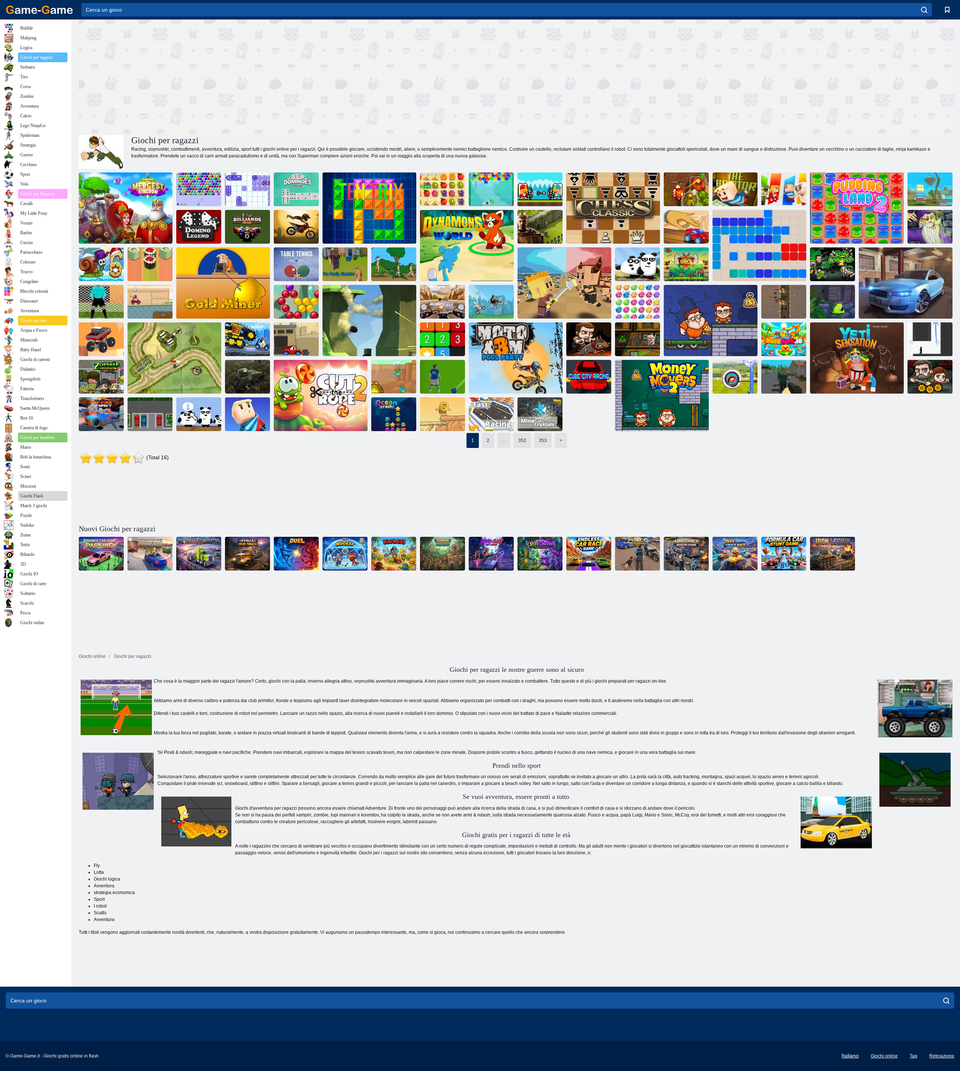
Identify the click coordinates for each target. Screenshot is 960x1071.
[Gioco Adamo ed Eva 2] (442, 414)
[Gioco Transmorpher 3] (832, 302)
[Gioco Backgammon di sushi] (150, 264)
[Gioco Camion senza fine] (101, 339)
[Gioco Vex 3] (930, 339)
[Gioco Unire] (442, 339)
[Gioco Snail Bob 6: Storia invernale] (101, 264)
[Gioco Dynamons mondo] (467, 245)
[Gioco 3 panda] (637, 264)
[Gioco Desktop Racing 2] (686, 227)
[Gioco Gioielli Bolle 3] (637, 302)
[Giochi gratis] (39, 10)
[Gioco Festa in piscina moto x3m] (515, 358)
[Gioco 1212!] (759, 245)
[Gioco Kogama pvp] (369, 320)
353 (543, 440)
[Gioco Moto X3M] (296, 227)
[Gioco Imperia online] (540, 227)
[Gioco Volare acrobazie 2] (101, 414)
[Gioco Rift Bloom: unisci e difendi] (540, 554)
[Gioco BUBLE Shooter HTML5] (198, 189)
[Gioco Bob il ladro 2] (832, 264)
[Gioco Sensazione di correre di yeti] (857, 358)
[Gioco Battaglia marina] (247, 189)
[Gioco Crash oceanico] (393, 414)
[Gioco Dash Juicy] (442, 189)
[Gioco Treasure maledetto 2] (686, 189)
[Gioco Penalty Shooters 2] (101, 302)
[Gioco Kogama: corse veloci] (491, 414)
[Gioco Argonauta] (223, 283)
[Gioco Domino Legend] (198, 227)
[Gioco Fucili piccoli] (783, 302)
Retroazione (941, 1056)
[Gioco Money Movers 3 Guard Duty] (588, 339)
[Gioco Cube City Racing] (588, 377)
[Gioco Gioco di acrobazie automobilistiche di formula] (783, 554)
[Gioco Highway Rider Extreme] (442, 302)
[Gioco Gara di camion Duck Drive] (735, 554)
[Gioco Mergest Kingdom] (125, 208)
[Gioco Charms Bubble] (491, 189)
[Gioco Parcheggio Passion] (150, 414)
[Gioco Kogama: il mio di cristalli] (540, 414)
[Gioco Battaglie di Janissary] (540, 189)
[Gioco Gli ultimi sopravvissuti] (930, 377)
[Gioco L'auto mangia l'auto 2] (296, 339)
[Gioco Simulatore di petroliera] (198, 554)
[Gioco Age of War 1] (393, 264)
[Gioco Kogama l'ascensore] (735, 189)
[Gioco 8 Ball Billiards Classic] (247, 227)
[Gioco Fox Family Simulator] (345, 264)
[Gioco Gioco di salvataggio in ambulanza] (686, 554)
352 (522, 440)
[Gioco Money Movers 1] (711, 320)
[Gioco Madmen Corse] (491, 302)
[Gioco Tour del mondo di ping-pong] (296, 264)
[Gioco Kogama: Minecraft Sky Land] (930, 189)
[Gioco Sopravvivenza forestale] (783, 377)
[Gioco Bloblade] (393, 554)
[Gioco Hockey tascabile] (345, 554)
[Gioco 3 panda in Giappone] (198, 414)
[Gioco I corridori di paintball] (150, 302)
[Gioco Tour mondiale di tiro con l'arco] (735, 377)
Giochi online (884, 1056)
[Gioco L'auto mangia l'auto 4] (247, 339)
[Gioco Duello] (296, 554)
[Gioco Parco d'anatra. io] (783, 339)
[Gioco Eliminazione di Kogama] (247, 414)
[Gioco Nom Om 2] (321, 395)
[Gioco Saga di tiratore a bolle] (296, 302)
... (504, 440)
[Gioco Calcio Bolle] (442, 377)
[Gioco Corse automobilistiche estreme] (905, 283)
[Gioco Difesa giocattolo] (174, 358)
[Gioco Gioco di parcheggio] (101, 554)
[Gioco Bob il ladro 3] (637, 339)
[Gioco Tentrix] (369, 208)
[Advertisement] (298, 76)
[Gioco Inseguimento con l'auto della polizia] (637, 554)
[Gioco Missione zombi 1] (101, 377)
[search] (924, 10)
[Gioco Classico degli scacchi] (613, 208)
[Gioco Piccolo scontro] (564, 283)
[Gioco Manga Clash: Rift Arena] (491, 554)
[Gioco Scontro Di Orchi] (686, 264)
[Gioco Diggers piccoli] (393, 377)
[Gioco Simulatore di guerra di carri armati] (247, 377)
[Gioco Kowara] (783, 189)
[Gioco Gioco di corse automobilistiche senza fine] (588, 554)
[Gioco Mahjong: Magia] (930, 227)
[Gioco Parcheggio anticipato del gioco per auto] (150, 554)
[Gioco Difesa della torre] (442, 554)
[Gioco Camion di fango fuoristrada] (247, 554)
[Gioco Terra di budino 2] (857, 208)
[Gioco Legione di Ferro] (832, 554)
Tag (913, 1056)
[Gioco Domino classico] (296, 189)
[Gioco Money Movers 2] (662, 395)
